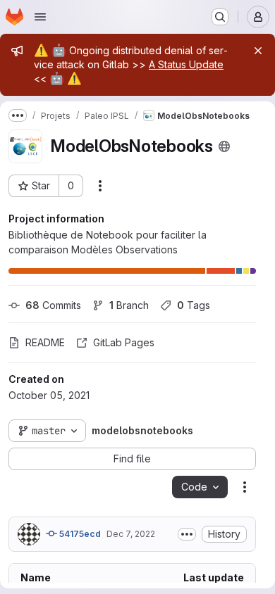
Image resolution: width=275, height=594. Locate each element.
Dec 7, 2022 (130, 534)
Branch (129, 305)
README (45, 342)
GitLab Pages (123, 342)
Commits (53, 305)
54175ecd (79, 534)
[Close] (258, 50)
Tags (193, 305)
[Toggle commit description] (187, 534)
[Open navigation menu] (40, 17)
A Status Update (186, 64)
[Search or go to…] (220, 16)
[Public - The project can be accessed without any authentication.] (224, 146)
